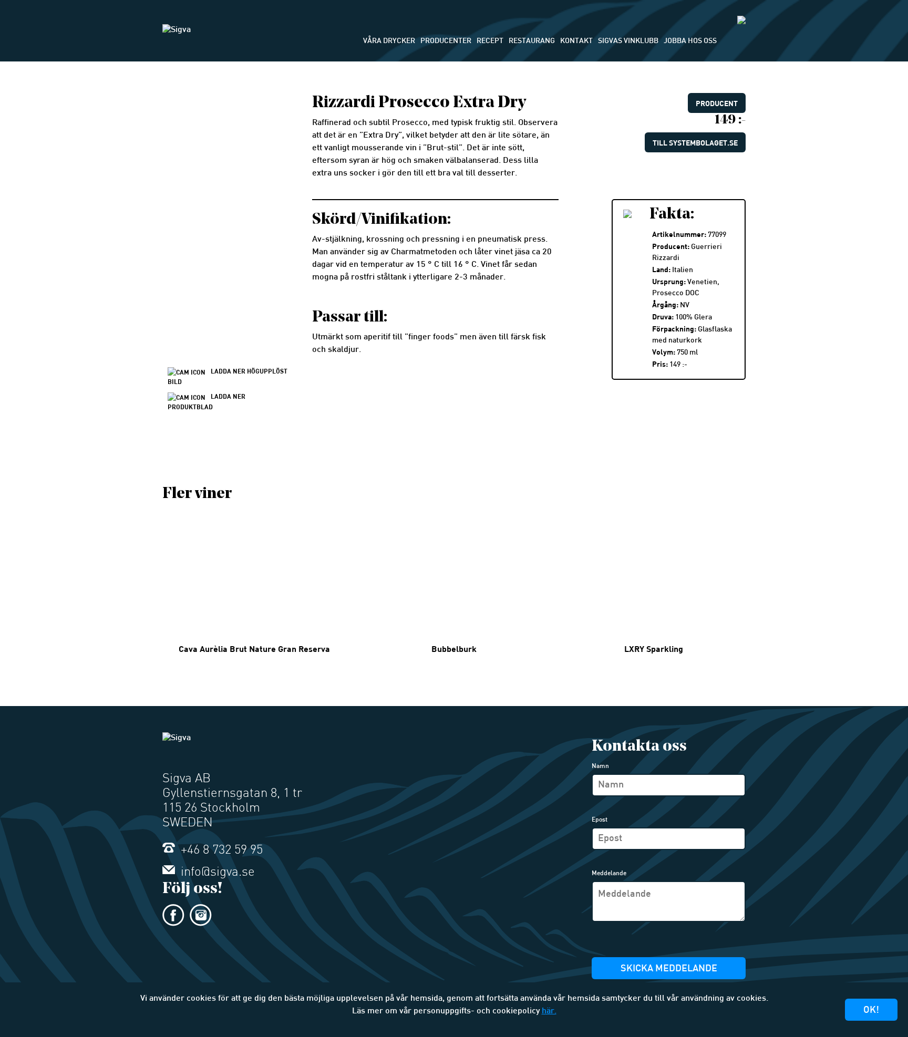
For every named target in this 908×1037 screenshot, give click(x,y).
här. (549, 1011)
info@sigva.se (216, 872)
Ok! (871, 1010)
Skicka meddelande (669, 969)
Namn (600, 766)
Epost (599, 820)
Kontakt (576, 41)
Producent (717, 103)
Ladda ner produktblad (206, 401)
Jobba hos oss (690, 41)
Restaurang (532, 41)
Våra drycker (389, 41)
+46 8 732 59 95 (220, 850)
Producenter (445, 41)
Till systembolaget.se (695, 142)
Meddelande (609, 873)
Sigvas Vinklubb (628, 41)
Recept (490, 41)
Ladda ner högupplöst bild (227, 376)
